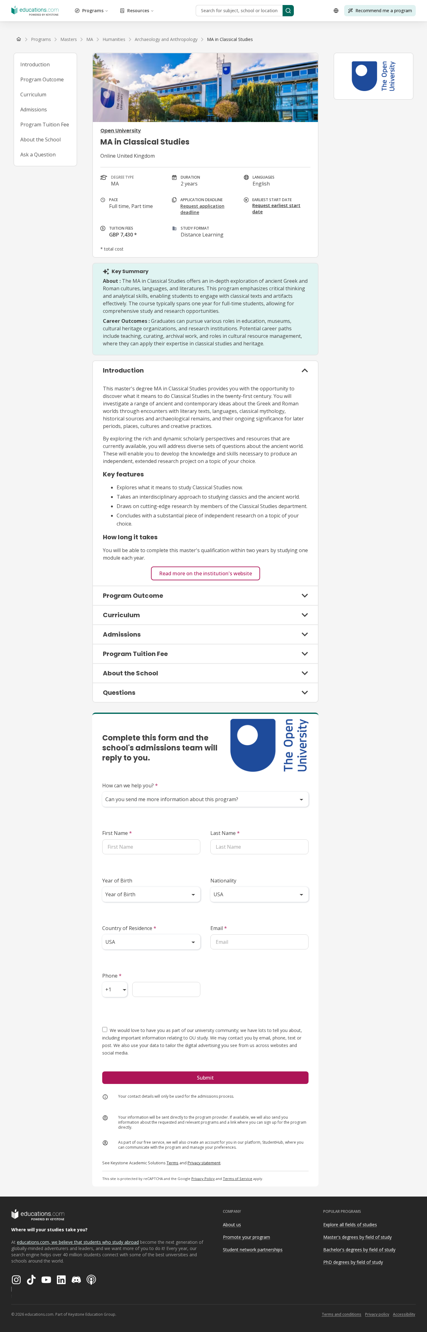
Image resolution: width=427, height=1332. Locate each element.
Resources (138, 10)
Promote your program (246, 1237)
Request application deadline (202, 209)
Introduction (35, 64)
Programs (92, 10)
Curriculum (33, 94)
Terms (172, 1163)
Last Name (225, 833)
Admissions (33, 109)
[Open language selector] (336, 10)
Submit (205, 1077)
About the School (40, 139)
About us (232, 1225)
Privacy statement (204, 1163)
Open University (120, 130)
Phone (112, 975)
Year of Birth (117, 880)
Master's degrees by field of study (357, 1237)
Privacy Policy (203, 1178)
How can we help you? (130, 785)
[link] (230, 39)
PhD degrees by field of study (353, 1262)
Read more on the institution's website (205, 573)
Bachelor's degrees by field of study (359, 1250)
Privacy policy (377, 1314)
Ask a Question (38, 154)
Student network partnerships (253, 1250)
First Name (117, 833)
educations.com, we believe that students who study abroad (78, 1242)
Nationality (223, 880)
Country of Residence (129, 928)
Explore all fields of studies (350, 1225)
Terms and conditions (341, 1314)
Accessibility (404, 1314)
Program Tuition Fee (44, 124)
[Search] (288, 10)
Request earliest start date (276, 208)
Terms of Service (237, 1178)
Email (218, 928)
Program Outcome (42, 79)
